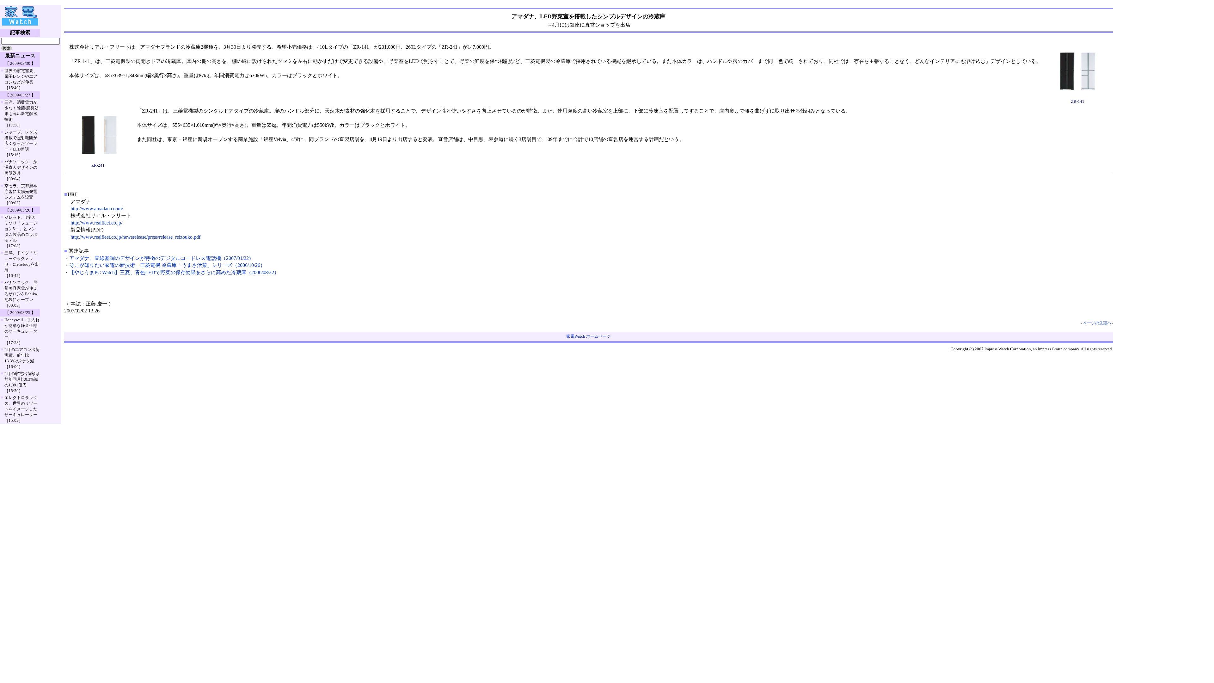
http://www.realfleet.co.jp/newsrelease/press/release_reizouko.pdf (135, 237)
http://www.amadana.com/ (97, 208)
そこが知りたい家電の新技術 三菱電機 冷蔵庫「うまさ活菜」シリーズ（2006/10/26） (167, 265)
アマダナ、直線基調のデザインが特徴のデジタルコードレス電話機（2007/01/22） (161, 258)
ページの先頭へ (1097, 323)
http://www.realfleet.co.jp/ (96, 222)
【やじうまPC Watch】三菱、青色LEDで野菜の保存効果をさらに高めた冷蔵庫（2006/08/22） (174, 272)
